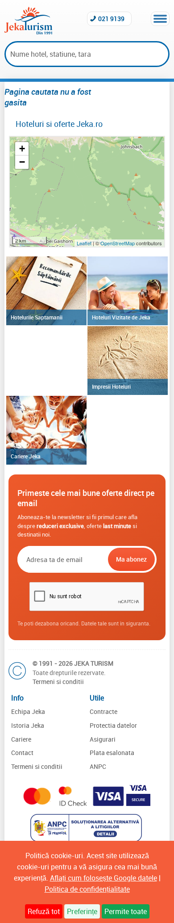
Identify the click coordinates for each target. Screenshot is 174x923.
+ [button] (22, 148)
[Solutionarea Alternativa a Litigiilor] (87, 839)
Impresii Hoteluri (111, 386)
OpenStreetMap (118, 243)
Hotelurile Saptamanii (36, 317)
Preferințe (82, 911)
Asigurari (103, 739)
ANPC (98, 766)
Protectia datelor (113, 725)
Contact (22, 752)
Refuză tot (44, 911)
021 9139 (111, 18)
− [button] (22, 162)
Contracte (103, 711)
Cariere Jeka (26, 456)
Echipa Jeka (28, 711)
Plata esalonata (112, 752)
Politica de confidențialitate (87, 889)
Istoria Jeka (27, 725)
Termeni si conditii (58, 681)
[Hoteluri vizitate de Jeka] (127, 290)
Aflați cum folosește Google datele (103, 878)
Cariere (21, 739)
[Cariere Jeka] (46, 430)
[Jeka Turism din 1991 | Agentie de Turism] (28, 32)
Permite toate (125, 911)
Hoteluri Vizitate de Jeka (121, 317)
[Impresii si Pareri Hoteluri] (127, 360)
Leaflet (84, 243)
